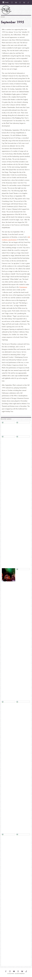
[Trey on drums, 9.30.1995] (9, 442)
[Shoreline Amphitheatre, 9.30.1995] (9, 574)
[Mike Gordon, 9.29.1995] (23, 899)
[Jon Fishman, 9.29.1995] (9, 767)
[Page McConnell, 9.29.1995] (23, 767)
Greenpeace (23, 287)
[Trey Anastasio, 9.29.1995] (23, 634)
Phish (6, 10)
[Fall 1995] (23, 428)
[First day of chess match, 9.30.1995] (9, 428)
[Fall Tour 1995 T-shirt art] (23, 501)
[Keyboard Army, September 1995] (9, 899)
